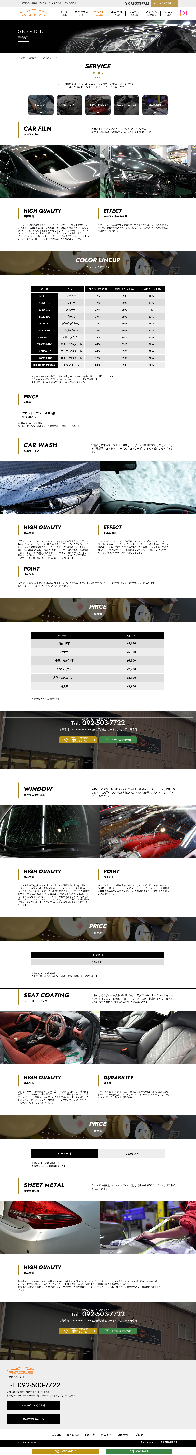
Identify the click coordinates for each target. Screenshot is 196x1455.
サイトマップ (146, 1442)
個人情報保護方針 (169, 1442)
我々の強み (73, 1434)
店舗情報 (122, 1434)
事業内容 (89, 1434)
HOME (22, 58)
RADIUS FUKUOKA (30, 1443)
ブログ (139, 1434)
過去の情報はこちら (33, 1418)
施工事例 (106, 1434)
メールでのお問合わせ (33, 1405)
